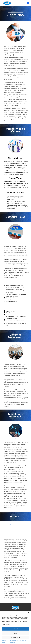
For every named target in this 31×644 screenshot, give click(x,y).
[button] (28, 612)
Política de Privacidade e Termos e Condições (18, 641)
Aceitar (15, 628)
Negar (15, 633)
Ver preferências (15, 637)
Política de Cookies (4, 641)
